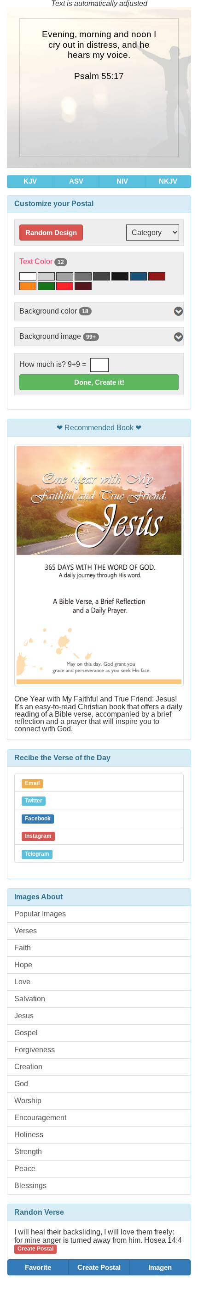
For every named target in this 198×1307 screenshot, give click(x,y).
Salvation (29, 999)
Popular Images (40, 914)
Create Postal (99, 1267)
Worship (27, 1101)
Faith (22, 948)
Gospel (26, 1033)
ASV (76, 181)
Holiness (28, 1135)
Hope (23, 965)
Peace (24, 1168)
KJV (30, 181)
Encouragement (40, 1118)
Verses (25, 931)
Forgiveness (34, 1050)
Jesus (24, 1016)
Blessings (30, 1185)
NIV (122, 181)
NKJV (168, 181)
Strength (28, 1152)
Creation (28, 1067)
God (21, 1084)
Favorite (38, 1267)
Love (22, 982)
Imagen (160, 1267)
